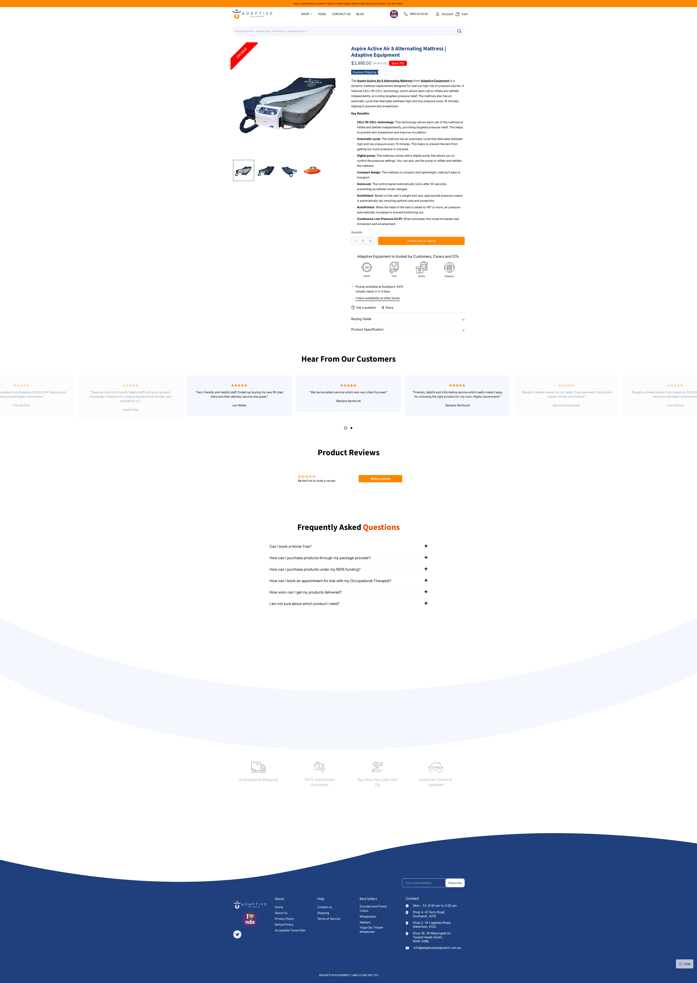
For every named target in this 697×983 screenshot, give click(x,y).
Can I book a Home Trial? (290, 546)
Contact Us (341, 14)
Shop (305, 14)
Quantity (356, 232)
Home (279, 907)
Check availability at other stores (378, 298)
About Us (281, 913)
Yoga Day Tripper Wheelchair (371, 930)
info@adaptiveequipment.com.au (437, 948)
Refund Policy (284, 924)
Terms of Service (328, 918)
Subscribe (455, 883)
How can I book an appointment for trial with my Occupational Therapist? (330, 581)
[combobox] (348, 31)
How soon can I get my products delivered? (306, 592)
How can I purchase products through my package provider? (320, 558)
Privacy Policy (284, 918)
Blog (360, 14)
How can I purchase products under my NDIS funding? (315, 569)
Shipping (323, 913)
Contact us (324, 907)
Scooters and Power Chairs (373, 908)
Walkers (365, 922)
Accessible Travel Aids (290, 930)
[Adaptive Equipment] (252, 14)
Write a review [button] (380, 479)
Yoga (322, 14)
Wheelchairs (368, 916)
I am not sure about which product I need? (304, 604)
